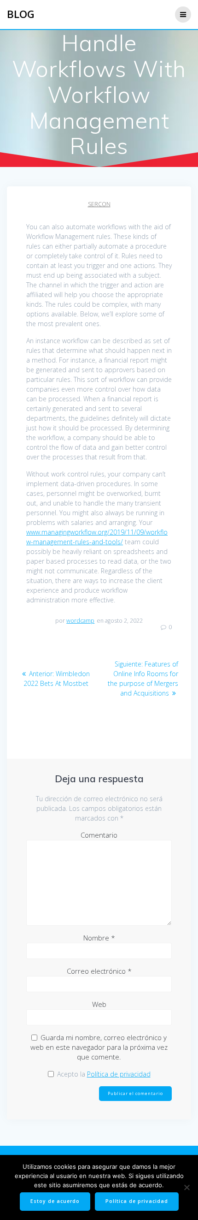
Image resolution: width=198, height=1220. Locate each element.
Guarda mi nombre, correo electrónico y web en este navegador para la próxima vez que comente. (99, 1047)
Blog (21, 14)
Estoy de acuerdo (55, 1201)
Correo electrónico (99, 971)
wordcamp (80, 621)
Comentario (99, 834)
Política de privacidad (119, 1074)
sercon (99, 204)
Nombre (99, 937)
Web (99, 1004)
